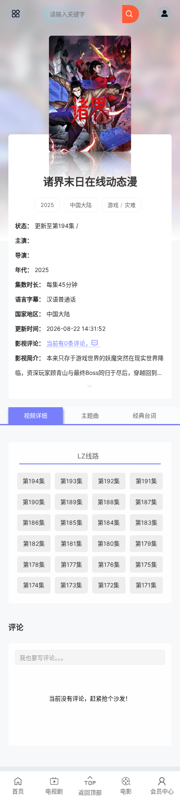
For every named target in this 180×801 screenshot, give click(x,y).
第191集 (146, 480)
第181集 (71, 543)
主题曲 (90, 415)
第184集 (109, 522)
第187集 (146, 501)
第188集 (109, 501)
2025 (47, 205)
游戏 (113, 205)
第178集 (34, 564)
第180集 (109, 543)
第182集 (34, 543)
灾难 (130, 205)
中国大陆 (81, 205)
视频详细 (35, 415)
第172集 (108, 585)
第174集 (33, 585)
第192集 (109, 480)
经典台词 (144, 415)
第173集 (71, 585)
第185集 (71, 522)
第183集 (146, 522)
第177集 (71, 564)
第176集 (109, 564)
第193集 (71, 480)
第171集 (146, 585)
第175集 (146, 564)
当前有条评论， (68, 343)
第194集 (34, 480)
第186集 (34, 522)
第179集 (146, 543)
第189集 (71, 501)
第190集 (34, 501)
